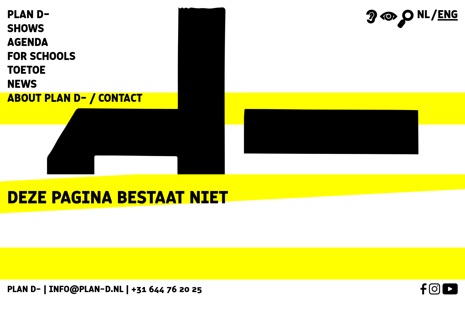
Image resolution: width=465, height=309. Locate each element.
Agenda (27, 42)
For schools (41, 56)
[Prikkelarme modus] (382, 17)
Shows (25, 28)
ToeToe (26, 70)
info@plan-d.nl (86, 288)
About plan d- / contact (74, 98)
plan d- (28, 14)
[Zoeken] (405, 19)
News (22, 84)
